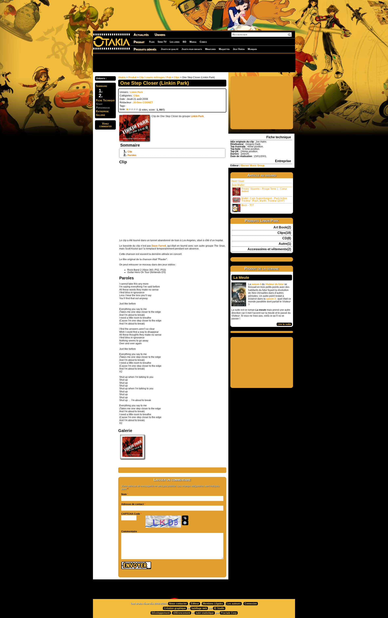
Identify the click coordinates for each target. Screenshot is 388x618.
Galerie (100, 115)
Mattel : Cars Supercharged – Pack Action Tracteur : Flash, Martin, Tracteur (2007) (264, 199)
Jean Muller (237, 185)
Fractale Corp (229, 613)
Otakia (122, 77)
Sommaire (101, 86)
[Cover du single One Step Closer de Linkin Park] (132, 458)
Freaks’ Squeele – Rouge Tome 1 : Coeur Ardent (264, 190)
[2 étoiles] (130, 109)
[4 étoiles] (134, 109)
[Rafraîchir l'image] (185, 522)
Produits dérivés (145, 49)
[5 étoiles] (137, 109)
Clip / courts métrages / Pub (155, 77)
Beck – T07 (247, 205)
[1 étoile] (127, 109)
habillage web (199, 608)
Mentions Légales (213, 603)
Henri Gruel (237, 181)
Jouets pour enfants (191, 49)
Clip (130, 151)
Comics (203, 41)
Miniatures (210, 49)
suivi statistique (205, 613)
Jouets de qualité (169, 49)
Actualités (141, 34)
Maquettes (224, 49)
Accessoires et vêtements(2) (269, 249)
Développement (161, 613)
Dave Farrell (159, 245)
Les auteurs (234, 603)
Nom (124, 494)
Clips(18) (284, 233)
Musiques (252, 49)
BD (184, 41)
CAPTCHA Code (130, 513)
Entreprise (102, 111)
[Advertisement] (194, 63)
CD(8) (286, 238)
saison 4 (256, 284)
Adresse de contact (132, 504)
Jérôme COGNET (143, 102)
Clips (176, 77)
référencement (181, 613)
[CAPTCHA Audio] (185, 518)
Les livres (174, 41)
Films (151, 41)
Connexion (251, 603)
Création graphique (175, 608)
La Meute (241, 278)
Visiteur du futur (274, 284)
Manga (193, 41)
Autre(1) (285, 243)
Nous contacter (178, 603)
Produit (139, 42)
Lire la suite (284, 324)
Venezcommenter (105, 125)
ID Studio (219, 608)
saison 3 (271, 298)
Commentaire (129, 531)
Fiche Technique (105, 100)
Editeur (195, 603)
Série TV (162, 41)
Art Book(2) (282, 227)
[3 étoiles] (132, 109)
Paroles (132, 155)
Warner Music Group (252, 165)
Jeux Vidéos (239, 49)
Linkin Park (136, 92)
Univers (160, 34)
